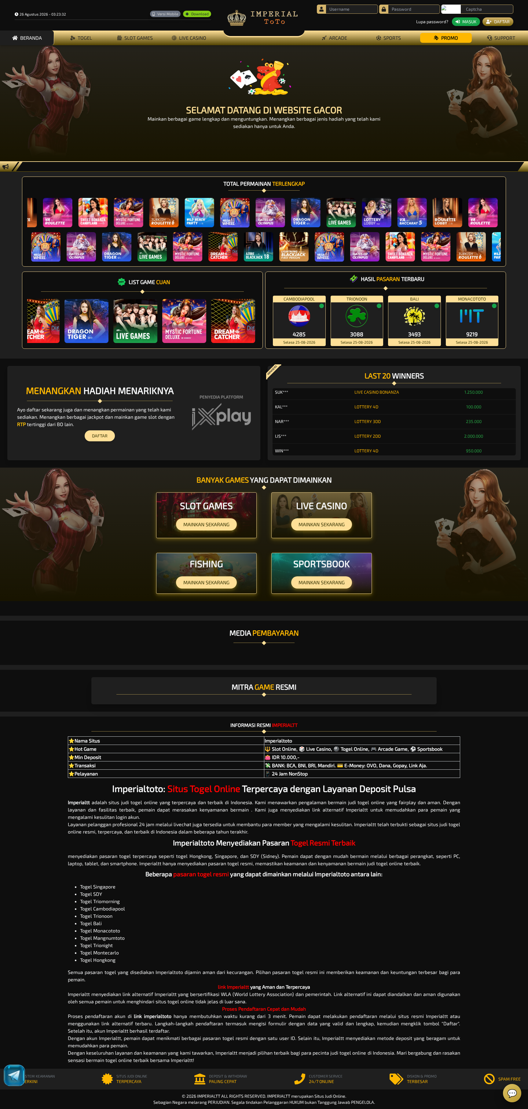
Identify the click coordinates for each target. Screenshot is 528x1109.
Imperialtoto (137, 788)
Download (200, 14)
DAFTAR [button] (502, 21)
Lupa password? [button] (432, 21)
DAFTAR (100, 435)
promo (449, 38)
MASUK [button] (469, 21)
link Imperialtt (233, 987)
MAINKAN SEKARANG (206, 524)
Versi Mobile (167, 14)
